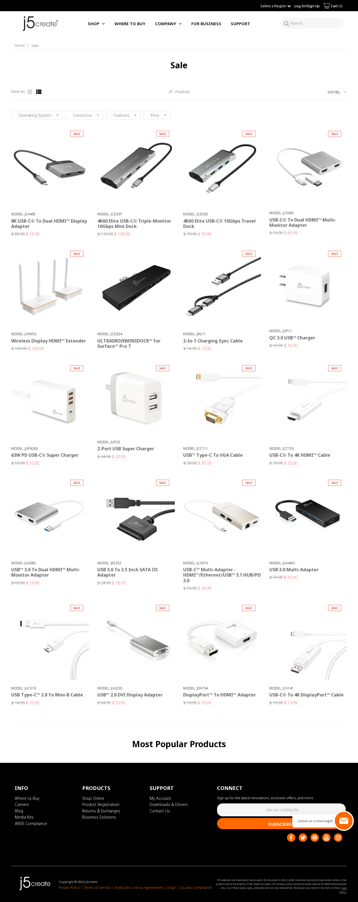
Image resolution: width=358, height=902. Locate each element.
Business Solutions (99, 817)
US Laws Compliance (196, 887)
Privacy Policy (69, 887)
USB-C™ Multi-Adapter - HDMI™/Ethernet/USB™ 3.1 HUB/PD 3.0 (222, 575)
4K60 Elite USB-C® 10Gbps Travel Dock (219, 223)
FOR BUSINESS (206, 23)
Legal (171, 887)
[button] (37, 115)
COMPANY (165, 23)
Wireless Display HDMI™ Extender (48, 341)
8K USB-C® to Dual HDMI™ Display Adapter (49, 223)
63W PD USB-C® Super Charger (45, 455)
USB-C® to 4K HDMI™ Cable (299, 455)
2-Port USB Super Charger (125, 449)
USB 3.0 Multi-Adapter (294, 570)
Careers (22, 804)
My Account (160, 798)
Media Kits (24, 817)
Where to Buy (27, 798)
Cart (336, 5)
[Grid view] (30, 92)
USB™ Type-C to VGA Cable (213, 455)
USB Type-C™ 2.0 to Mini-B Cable (47, 695)
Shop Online (93, 798)
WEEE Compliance (31, 823)
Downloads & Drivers (169, 804)
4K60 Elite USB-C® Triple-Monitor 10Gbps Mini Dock (134, 223)
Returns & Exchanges (101, 811)
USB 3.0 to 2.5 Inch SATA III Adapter (127, 572)
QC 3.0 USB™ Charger (292, 338)
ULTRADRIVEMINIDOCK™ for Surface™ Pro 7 (129, 343)
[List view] (39, 92)
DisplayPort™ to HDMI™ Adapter (219, 695)
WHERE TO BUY (129, 23)
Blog (19, 811)
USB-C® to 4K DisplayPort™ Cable (306, 695)
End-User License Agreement (138, 887)
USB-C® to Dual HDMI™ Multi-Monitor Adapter (302, 222)
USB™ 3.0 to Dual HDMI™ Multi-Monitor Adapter (45, 572)
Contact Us (160, 811)
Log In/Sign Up (307, 5)
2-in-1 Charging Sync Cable (213, 341)
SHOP (93, 23)
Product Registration (100, 804)
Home (20, 45)
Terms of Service (97, 887)
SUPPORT (240, 23)
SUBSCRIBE (280, 824)
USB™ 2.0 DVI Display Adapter (129, 695)
